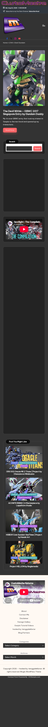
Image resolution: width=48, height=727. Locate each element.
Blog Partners (24, 633)
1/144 (11, 43)
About (24, 611)
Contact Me (24, 615)
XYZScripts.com (34, 677)
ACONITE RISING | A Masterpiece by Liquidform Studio (24, 504)
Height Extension (24, 497)
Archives (24, 653)
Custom (14, 463)
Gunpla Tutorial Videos (24, 625)
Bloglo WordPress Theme (30, 672)
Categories (24, 641)
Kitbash (24, 466)
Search (12, 141)
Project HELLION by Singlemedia (24, 566)
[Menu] (43, 25)
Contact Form (13, 677)
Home (5, 43)
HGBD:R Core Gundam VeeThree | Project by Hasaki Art (24, 536)
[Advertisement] (24, 185)
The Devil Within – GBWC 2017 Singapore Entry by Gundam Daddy (23, 113)
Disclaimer (24, 618)
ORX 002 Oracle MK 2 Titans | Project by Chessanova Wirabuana (24, 472)
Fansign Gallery (24, 622)
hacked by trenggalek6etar (24, 629)
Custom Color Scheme (28, 463)
